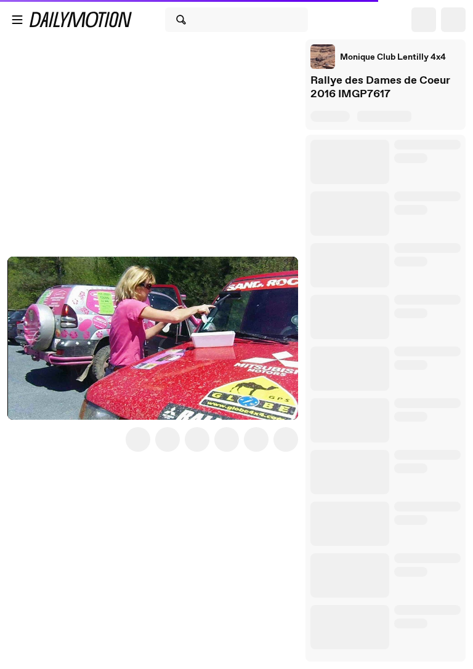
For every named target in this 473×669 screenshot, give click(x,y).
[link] (378, 56)
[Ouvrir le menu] (17, 19)
